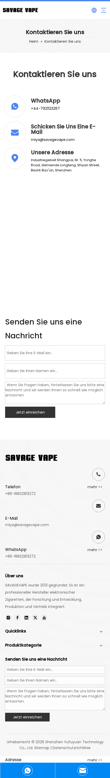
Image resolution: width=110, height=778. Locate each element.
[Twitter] (35, 617)
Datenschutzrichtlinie (71, 747)
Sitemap (41, 747)
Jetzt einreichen (30, 412)
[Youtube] (44, 617)
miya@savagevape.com (27, 524)
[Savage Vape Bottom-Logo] (31, 457)
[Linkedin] (26, 617)
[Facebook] (17, 617)
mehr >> (94, 487)
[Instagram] (8, 617)
